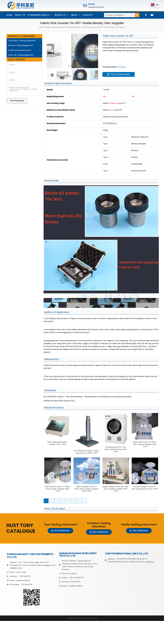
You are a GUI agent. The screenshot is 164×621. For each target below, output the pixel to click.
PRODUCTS (60, 15)
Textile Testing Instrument (55, 27)
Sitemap (93, 618)
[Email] (85, 5)
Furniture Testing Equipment (20, 45)
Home (41, 27)
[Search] (137, 15)
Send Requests (17, 100)
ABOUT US (20, 15)
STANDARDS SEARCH (38, 15)
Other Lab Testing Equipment (21, 55)
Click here (121, 67)
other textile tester (73, 27)
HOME (9, 15)
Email (91, 4)
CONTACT (87, 15)
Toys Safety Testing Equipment (22, 40)
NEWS (74, 15)
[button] (46, 241)
